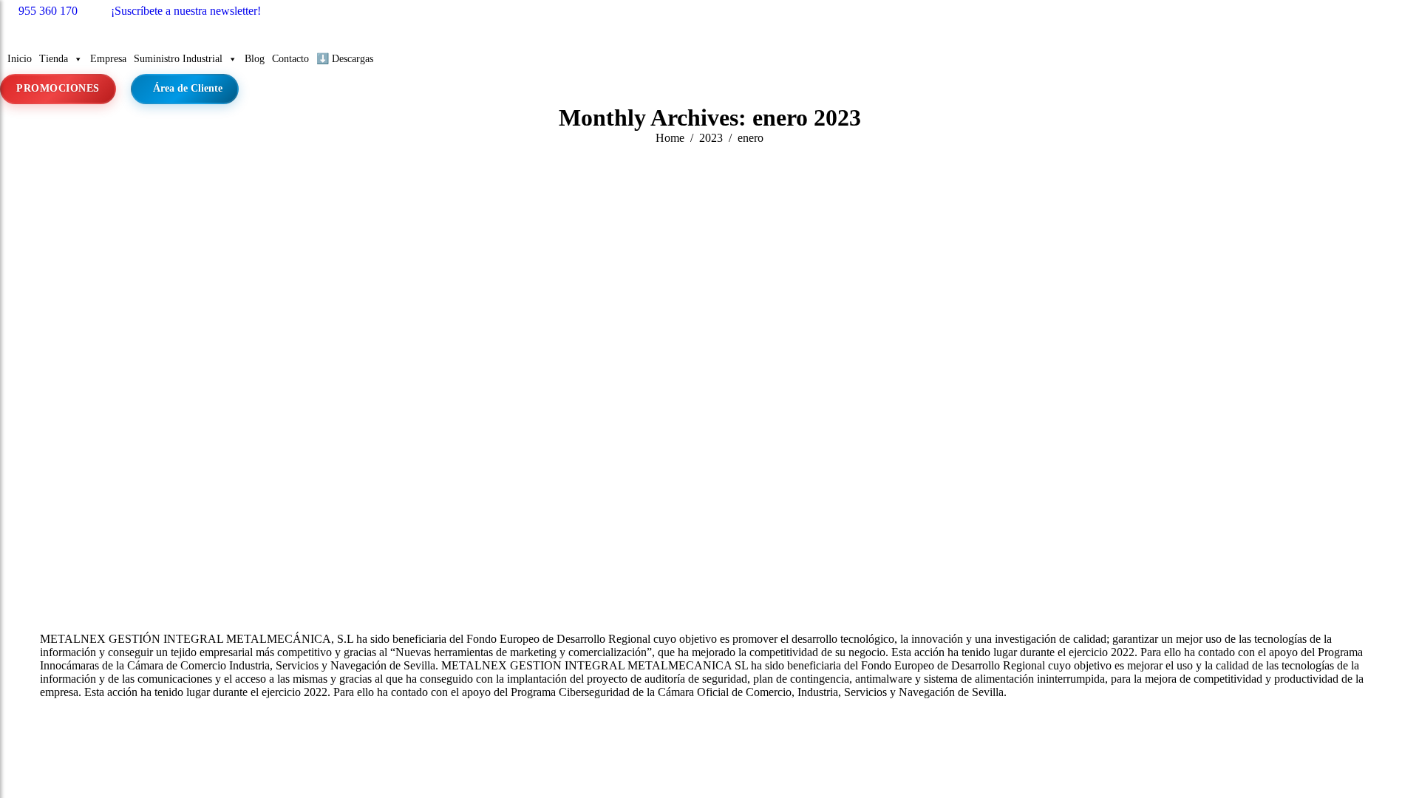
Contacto (290, 58)
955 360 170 (48, 10)
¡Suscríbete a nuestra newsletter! (186, 10)
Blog (255, 58)
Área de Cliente (187, 88)
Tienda (53, 58)
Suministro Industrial (178, 58)
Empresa (108, 58)
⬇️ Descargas (344, 58)
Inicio (19, 58)
